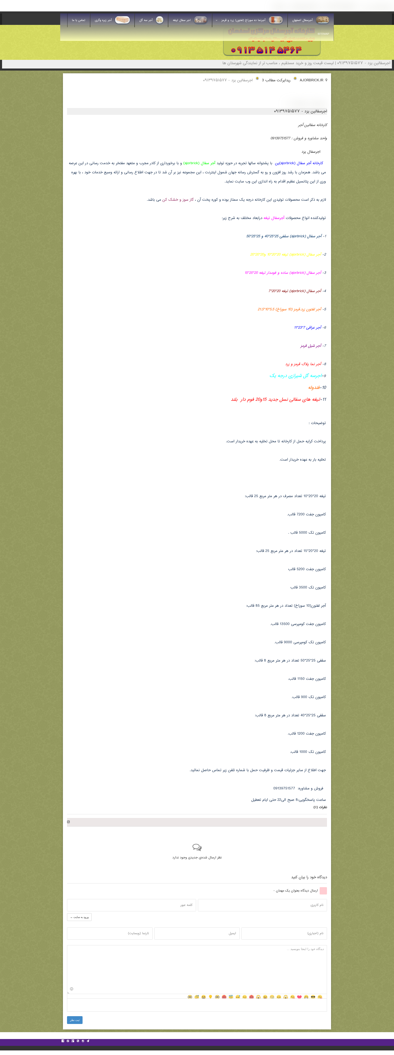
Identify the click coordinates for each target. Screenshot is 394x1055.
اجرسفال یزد (310, 152)
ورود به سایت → (79, 917)
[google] (73, 1041)
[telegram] (88, 1041)
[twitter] (68, 1041)
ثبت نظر (75, 1020)
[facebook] (63, 1041)
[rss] (78, 1041)
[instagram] (83, 1041)
